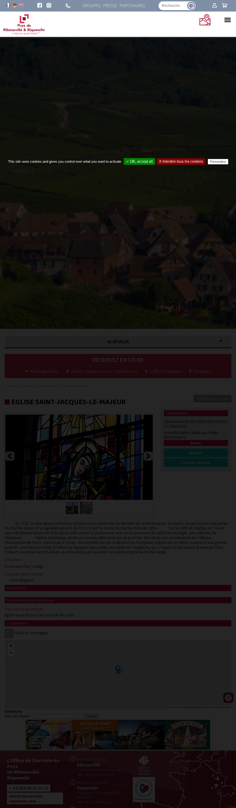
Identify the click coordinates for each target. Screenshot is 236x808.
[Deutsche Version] (15, 5)
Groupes (92, 5)
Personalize (218, 161)
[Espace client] (214, 6)
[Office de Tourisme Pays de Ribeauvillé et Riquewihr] (24, 33)
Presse (110, 5)
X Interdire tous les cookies (181, 161)
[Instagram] (48, 6)
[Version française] (8, 5)
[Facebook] (39, 6)
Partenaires (132, 5)
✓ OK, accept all (139, 161)
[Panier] (224, 6)
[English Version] (21, 5)
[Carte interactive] (205, 24)
